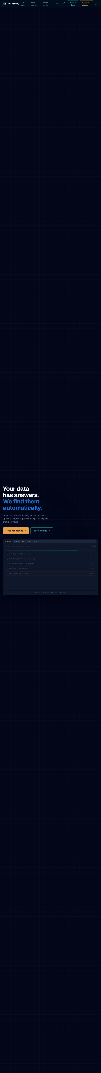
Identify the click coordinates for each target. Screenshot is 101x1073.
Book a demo (73, 3)
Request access (85, 3)
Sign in (63, 3)
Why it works (45, 3)
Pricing (56, 4)
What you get (33, 3)
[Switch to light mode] (96, 4)
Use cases (22, 3)
